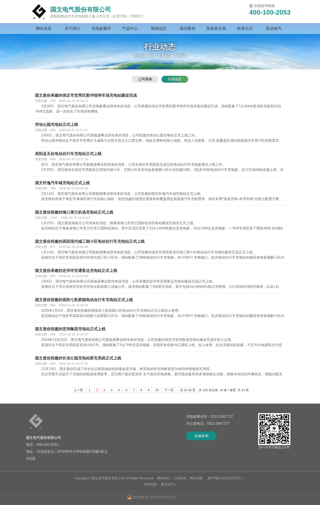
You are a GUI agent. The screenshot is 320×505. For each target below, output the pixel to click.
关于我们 (72, 28)
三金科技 (179, 478)
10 (157, 390)
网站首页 (44, 28)
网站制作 (163, 478)
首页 (152, 55)
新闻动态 (159, 28)
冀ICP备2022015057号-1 (224, 478)
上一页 (78, 390)
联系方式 (245, 28)
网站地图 (196, 478)
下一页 (168, 390)
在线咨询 (201, 436)
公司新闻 (145, 79)
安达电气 (273, 28)
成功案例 (187, 28)
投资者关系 (216, 28)
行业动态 (175, 79)
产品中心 (130, 28)
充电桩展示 (101, 28)
